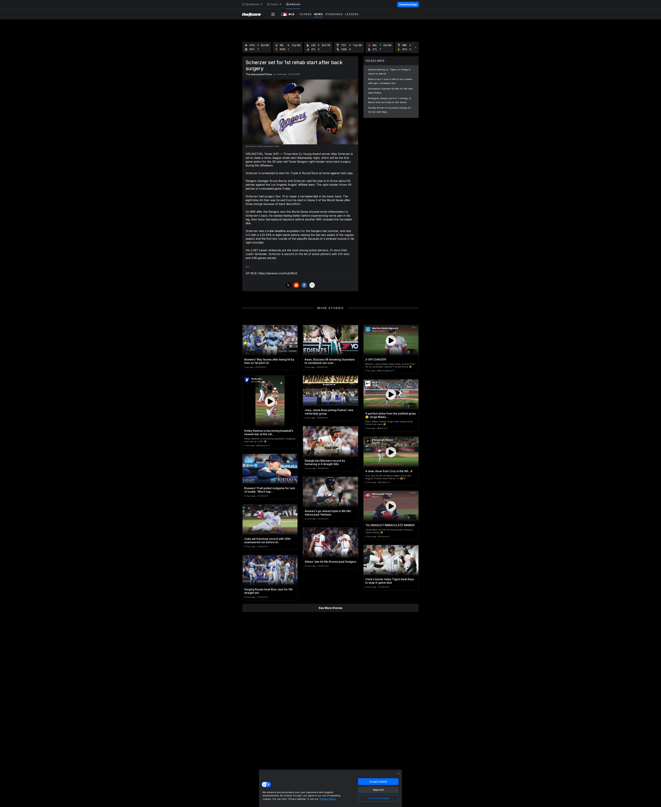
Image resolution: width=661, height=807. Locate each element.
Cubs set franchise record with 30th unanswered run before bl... (267, 540)
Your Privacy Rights (378, 798)
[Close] (398, 774)
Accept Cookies (378, 781)
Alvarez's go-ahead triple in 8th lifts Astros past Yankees (328, 512)
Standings (334, 14)
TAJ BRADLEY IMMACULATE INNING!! (390, 525)
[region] (330, 788)
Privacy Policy (327, 799)
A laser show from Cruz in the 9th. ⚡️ (389, 471)
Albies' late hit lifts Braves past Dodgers (330, 561)
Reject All (378, 789)
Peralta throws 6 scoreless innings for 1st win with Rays (389, 109)
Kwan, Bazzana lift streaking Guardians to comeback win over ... (330, 361)
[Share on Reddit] (296, 285)
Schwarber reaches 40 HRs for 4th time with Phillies (390, 90)
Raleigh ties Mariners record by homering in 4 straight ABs (325, 462)
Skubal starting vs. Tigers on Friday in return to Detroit (389, 71)
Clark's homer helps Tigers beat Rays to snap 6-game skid (389, 580)
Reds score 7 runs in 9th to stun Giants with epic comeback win (390, 81)
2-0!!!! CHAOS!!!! (375, 359)
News (318, 14)
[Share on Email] (312, 285)
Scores (306, 14)
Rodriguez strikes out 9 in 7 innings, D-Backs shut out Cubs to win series (390, 100)
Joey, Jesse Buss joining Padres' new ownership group (329, 411)
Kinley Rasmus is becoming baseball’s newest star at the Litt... (268, 432)
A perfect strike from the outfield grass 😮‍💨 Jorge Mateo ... (390, 415)
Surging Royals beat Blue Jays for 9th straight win (268, 591)
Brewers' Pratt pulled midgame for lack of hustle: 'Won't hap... (269, 489)
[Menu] (273, 14)
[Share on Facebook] (304, 285)
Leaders (352, 14)
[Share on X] (288, 285)
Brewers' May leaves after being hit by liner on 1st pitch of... (269, 361)
